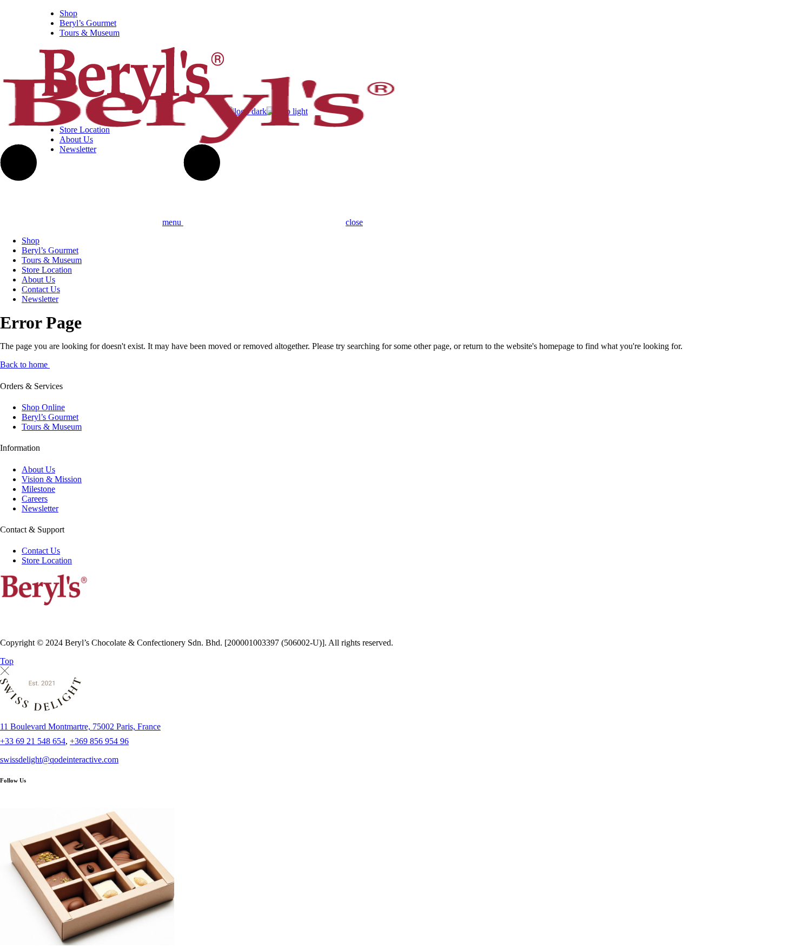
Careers (35, 498)
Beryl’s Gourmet (50, 417)
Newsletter (40, 508)
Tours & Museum (52, 426)
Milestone (38, 489)
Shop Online (43, 407)
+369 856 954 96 (99, 741)
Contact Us (41, 550)
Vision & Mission (52, 479)
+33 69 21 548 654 (32, 741)
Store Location (47, 560)
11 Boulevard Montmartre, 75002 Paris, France (80, 726)
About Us (38, 469)
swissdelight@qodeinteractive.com (59, 759)
